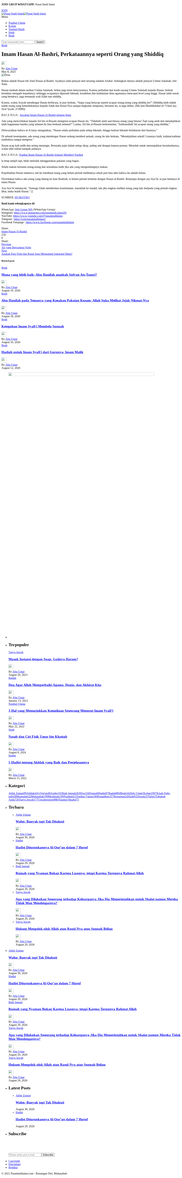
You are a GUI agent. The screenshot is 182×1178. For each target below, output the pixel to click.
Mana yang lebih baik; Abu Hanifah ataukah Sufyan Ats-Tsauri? (49, 275)
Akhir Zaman (17, 793)
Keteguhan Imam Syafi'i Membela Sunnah (32, 326)
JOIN (4, 10)
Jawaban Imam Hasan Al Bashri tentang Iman (45, 115)
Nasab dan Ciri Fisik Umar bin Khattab (38, 736)
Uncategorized (48, 799)
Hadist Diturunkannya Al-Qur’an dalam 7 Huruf (52, 847)
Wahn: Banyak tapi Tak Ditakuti (40, 821)
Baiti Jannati (71, 793)
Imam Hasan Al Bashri (14, 231)
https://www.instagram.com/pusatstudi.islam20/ (40, 212)
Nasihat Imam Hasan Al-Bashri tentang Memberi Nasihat (51, 154)
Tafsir (152, 796)
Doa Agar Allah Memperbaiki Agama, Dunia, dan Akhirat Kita (55, 685)
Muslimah (56, 796)
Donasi (93, 793)
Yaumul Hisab (17, 29)
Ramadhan (105, 796)
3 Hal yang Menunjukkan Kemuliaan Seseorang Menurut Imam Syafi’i (61, 711)
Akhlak (31, 793)
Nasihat (70, 796)
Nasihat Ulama (17, 22)
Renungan (121, 796)
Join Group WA (24, 209)
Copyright (14, 1161)
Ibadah (12, 677)
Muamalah (23, 796)
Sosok (143, 796)
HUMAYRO (22, 197)
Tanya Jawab (16, 652)
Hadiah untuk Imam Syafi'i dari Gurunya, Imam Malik (42, 352)
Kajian (12, 26)
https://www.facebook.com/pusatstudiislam (50, 222)
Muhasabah (39, 796)
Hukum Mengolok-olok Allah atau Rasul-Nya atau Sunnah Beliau (64, 929)
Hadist (12, 755)
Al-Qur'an (43, 793)
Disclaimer (15, 1164)
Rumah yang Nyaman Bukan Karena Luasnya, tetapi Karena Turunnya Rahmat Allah (80, 873)
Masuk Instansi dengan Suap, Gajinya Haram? (43, 659)
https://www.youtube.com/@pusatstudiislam (38, 215)
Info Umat (136, 793)
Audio (56, 793)
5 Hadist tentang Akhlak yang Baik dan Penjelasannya (49, 762)
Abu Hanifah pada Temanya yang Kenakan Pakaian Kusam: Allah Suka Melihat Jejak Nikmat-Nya (75, 300)
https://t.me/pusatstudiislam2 (30, 219)
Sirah (11, 32)
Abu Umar (11, 68)
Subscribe (48, 1154)
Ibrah (11, 35)
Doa (84, 793)
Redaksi (13, 1167)
